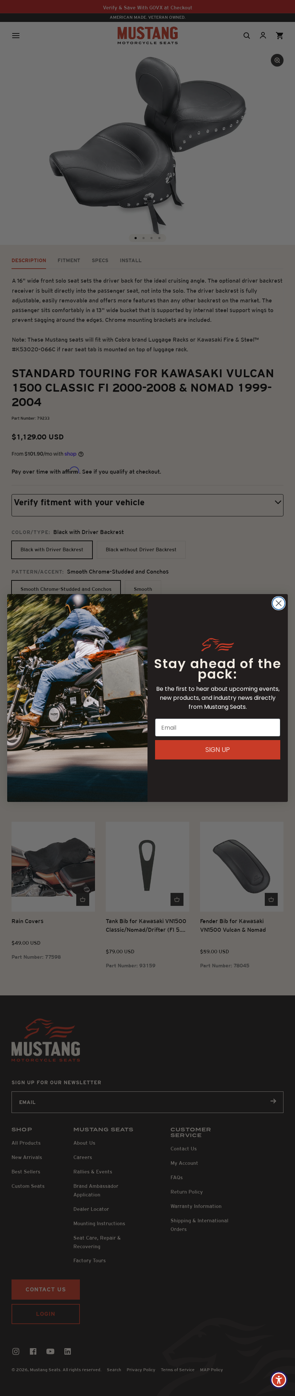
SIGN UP (217, 749)
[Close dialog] (278, 603)
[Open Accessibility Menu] (279, 1380)
